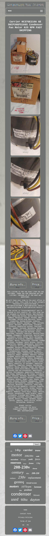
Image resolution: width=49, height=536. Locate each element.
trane (37, 450)
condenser (21, 494)
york (31, 459)
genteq (19, 482)
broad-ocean (32, 483)
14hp (18, 450)
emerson (16, 462)
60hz (24, 500)
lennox (37, 487)
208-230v (22, 467)
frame (31, 463)
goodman (28, 490)
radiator (13, 478)
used (14, 499)
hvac (24, 463)
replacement (34, 477)
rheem (35, 468)
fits (11, 451)
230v (22, 477)
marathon (14, 459)
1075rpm (26, 486)
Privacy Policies (25, 517)
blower (37, 495)
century (18, 472)
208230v (29, 455)
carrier (28, 450)
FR (28, 525)
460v (27, 473)
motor (16, 454)
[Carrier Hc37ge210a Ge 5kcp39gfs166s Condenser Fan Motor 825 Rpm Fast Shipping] (25, 54)
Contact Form (25, 514)
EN (23, 525)
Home (25, 510)
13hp (38, 463)
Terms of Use (25, 521)
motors (14, 486)
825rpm (23, 459)
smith (37, 456)
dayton (35, 500)
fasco (37, 459)
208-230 (35, 473)
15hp (20, 490)
